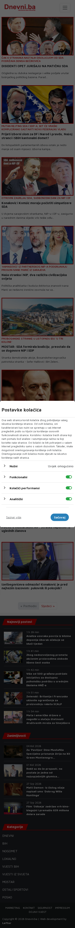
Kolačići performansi (25, 488)
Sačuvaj (59, 517)
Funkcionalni (18, 477)
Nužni (14, 466)
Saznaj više (13, 517)
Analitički (16, 499)
